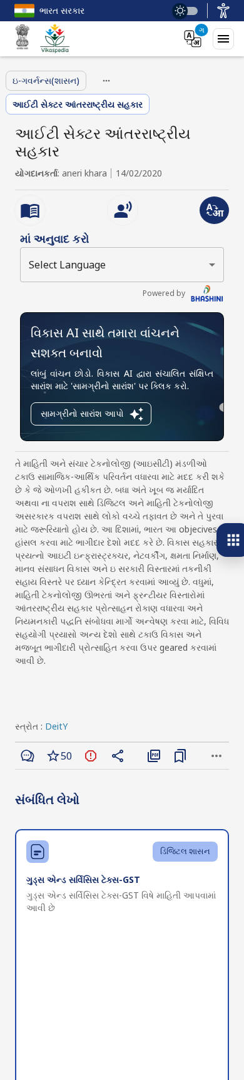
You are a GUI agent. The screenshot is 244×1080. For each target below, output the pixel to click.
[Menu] (223, 38)
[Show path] (106, 81)
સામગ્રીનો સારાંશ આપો (82, 413)
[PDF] (153, 756)
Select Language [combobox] (67, 265)
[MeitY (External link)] (22, 38)
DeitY (56, 726)
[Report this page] (90, 756)
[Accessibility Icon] (223, 10)
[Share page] (117, 755)
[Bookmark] (180, 755)
